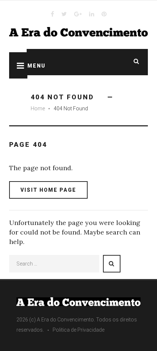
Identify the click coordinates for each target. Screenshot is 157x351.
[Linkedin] (91, 14)
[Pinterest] (104, 14)
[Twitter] (64, 14)
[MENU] (18, 65)
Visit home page (48, 190)
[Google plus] (78, 14)
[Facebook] (52, 14)
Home (38, 108)
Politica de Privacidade (78, 330)
